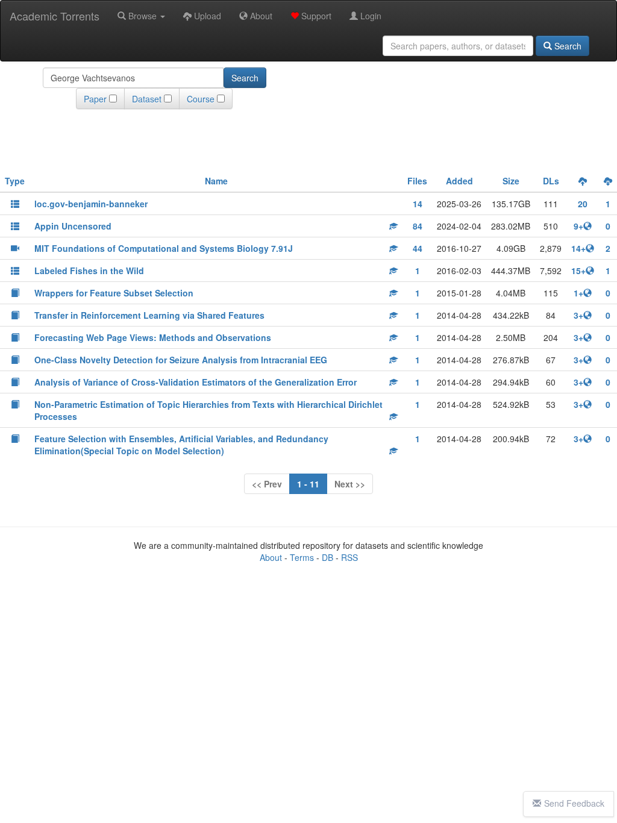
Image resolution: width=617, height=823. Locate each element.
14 (417, 204)
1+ (578, 293)
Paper (95, 99)
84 (417, 226)
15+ (578, 270)
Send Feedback (574, 803)
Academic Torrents (54, 15)
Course (201, 99)
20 (582, 204)
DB (327, 557)
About (260, 16)
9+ (578, 226)
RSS (349, 557)
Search (566, 46)
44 (417, 248)
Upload (206, 16)
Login (369, 16)
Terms (302, 557)
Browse (142, 16)
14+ (578, 248)
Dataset (146, 99)
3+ (578, 315)
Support (315, 16)
